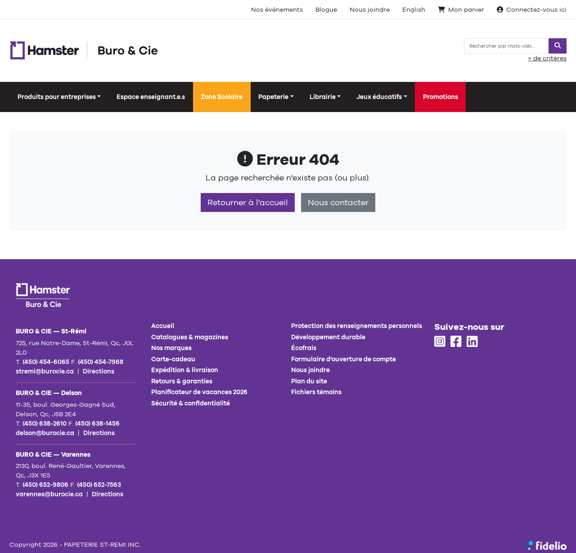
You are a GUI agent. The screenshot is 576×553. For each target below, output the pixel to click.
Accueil (162, 325)
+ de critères (547, 58)
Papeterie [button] (273, 96)
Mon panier (466, 9)
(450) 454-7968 (100, 361)
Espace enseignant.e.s (151, 96)
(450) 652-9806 (45, 484)
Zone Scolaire (222, 96)
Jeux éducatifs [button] (379, 96)
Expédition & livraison (184, 369)
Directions (98, 371)
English (413, 9)
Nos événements (277, 9)
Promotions (440, 96)
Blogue (326, 9)
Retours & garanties (181, 381)
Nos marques (171, 347)
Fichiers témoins (316, 392)
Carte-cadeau (173, 359)
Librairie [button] (323, 96)
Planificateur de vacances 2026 (199, 392)
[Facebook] (456, 342)
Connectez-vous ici (536, 9)
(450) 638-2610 (44, 423)
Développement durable (328, 337)
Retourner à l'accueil (247, 202)
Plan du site (309, 381)
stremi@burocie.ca (45, 371)
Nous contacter (338, 202)
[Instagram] (440, 342)
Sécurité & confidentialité (190, 403)
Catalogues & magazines (189, 337)
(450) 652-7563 (99, 484)
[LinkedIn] (472, 342)
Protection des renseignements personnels (356, 325)
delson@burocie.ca (45, 432)
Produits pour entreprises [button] (57, 96)
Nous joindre (370, 9)
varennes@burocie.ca (49, 494)
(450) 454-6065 (45, 361)
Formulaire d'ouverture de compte (343, 359)
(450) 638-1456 (97, 423)
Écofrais (303, 347)
